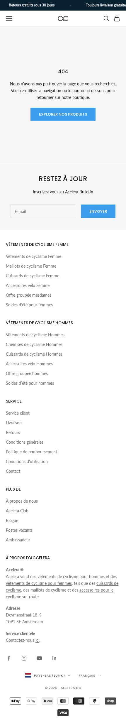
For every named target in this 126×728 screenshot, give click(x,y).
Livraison (14, 422)
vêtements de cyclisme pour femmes (39, 583)
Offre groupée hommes (27, 373)
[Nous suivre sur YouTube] (39, 658)
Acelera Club (17, 510)
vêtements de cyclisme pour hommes (71, 576)
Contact (13, 471)
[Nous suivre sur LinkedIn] (54, 658)
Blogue (12, 520)
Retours (13, 432)
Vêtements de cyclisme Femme (33, 256)
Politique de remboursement (31, 451)
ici (37, 640)
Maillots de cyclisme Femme (31, 266)
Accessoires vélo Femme (28, 285)
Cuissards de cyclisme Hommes (34, 354)
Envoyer (98, 211)
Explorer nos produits (63, 114)
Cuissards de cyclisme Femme (32, 275)
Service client (18, 413)
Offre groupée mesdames (28, 295)
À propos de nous (22, 501)
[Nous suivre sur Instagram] (24, 658)
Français (87, 675)
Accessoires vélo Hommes (29, 363)
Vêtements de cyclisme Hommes (35, 334)
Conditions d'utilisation (27, 461)
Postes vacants (19, 530)
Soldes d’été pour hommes (30, 383)
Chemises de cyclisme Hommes (34, 344)
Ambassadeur (18, 539)
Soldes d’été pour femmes (29, 304)
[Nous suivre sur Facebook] (9, 658)
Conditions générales (24, 442)
